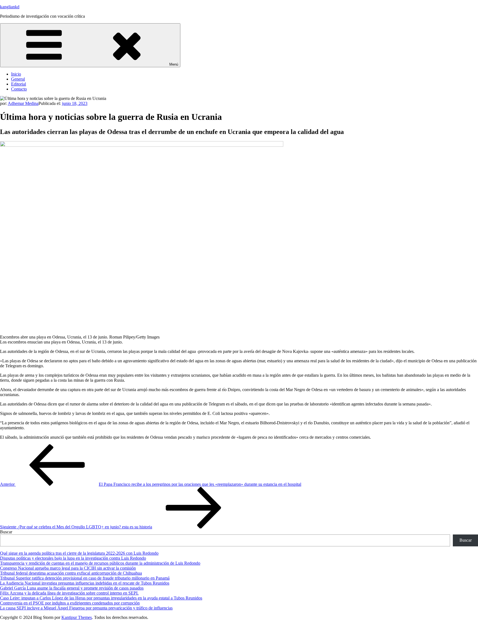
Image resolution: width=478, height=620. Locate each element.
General (18, 79)
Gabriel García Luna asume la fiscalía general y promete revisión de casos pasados (72, 588)
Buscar (6, 531)
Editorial (18, 84)
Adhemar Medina (23, 103)
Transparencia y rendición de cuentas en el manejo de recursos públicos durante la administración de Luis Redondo (100, 563)
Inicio (16, 74)
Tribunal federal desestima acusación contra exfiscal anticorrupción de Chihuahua (71, 573)
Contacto (19, 89)
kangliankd (9, 6)
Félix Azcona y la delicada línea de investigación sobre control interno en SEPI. (69, 593)
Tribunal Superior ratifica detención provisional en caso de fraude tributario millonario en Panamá (85, 578)
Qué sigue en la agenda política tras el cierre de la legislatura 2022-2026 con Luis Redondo (79, 553)
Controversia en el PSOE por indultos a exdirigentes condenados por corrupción (70, 603)
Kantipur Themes (76, 617)
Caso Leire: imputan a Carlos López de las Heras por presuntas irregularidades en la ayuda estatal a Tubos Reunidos (101, 598)
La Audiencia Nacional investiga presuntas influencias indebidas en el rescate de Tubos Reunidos (84, 583)
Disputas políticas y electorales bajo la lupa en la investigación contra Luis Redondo (73, 558)
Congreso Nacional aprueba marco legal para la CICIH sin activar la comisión (68, 568)
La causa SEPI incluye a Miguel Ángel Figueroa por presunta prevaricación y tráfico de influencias (86, 608)
